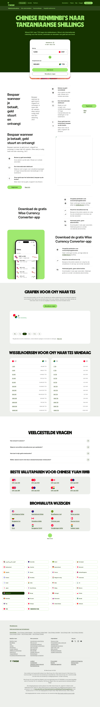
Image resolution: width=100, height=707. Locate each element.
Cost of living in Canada (38, 634)
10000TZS (56, 410)
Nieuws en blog (54, 641)
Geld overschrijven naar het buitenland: (19, 629)
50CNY (14, 382)
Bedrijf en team (13, 641)
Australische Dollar (37, 514)
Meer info (84, 111)
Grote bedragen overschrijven (37, 645)
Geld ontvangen (34, 647)
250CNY (14, 390)
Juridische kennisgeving (76, 661)
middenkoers (80, 205)
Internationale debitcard (36, 644)
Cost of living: (13, 632)
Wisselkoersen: (13, 625)
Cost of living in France (15, 634)
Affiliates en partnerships (15, 650)
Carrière (11, 645)
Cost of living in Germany (77, 632)
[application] (24, 325)
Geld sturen (50, 70)
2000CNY (14, 402)
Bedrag (34, 48)
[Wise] (11, 3)
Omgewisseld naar (36, 60)
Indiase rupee (75, 528)
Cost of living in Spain (26, 634)
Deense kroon (75, 521)
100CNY (14, 386)
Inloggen (81, 3)
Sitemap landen (74, 662)
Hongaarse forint (37, 528)
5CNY (13, 370)
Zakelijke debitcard (34, 652)
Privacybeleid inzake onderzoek (58, 642)
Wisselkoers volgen (50, 74)
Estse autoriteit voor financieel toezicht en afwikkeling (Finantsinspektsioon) (53, 689)
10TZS (55, 374)
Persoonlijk (22, 3)
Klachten (53, 662)
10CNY (14, 374)
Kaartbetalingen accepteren (37, 655)
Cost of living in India (65, 632)
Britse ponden (75, 514)
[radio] (15, 334)
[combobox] (63, 52)
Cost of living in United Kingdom (25, 632)
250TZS (56, 390)
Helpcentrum (13, 652)
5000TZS (56, 406)
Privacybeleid (54, 661)
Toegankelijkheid (14, 653)
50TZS (55, 382)
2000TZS (56, 402)
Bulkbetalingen (33, 653)
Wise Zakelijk (33, 650)
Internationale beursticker (57, 645)
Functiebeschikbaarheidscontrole (17, 655)
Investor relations (14, 649)
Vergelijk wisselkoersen (56, 652)
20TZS (55, 378)
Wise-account (33, 642)
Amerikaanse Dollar (18, 514)
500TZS (56, 394)
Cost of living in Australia (54, 632)
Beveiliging (12, 642)
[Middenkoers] (53, 42)
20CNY (14, 378)
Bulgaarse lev (16, 521)
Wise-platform (33, 649)
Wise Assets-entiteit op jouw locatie (66, 693)
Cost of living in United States (40, 632)
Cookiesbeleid (33, 662)
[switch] (50, 57)
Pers (11, 644)
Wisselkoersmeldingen (56, 650)
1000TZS (56, 398)
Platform (35, 3)
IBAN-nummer (54, 649)
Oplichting (73, 664)
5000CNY (14, 406)
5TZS (55, 370)
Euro (13, 528)
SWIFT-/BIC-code (55, 647)
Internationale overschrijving (37, 641)
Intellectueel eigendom (56, 664)
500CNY (14, 394)
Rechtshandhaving (34, 665)
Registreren (88, 3)
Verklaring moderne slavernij (37, 664)
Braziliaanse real (56, 514)
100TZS (55, 386)
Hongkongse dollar (57, 528)
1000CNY (14, 398)
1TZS (55, 366)
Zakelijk (30, 3)
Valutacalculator (54, 644)
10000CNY (15, 410)
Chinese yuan (55, 521)
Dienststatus (13, 647)
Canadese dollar (37, 521)
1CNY (13, 366)
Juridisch (32, 661)
